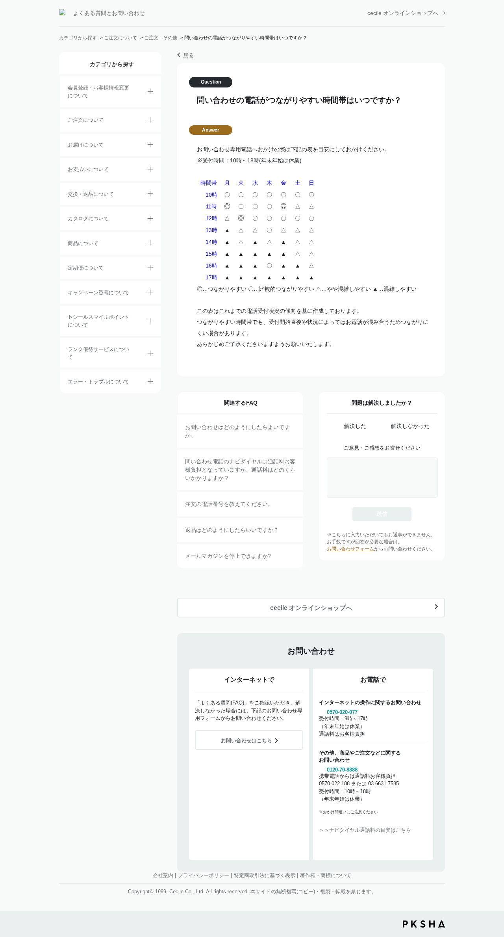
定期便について (86, 268)
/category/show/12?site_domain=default (150, 195)
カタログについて (88, 218)
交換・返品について (91, 194)
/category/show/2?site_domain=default (150, 121)
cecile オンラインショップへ (402, 13)
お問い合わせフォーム (350, 549)
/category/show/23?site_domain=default (150, 383)
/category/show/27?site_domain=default (150, 293)
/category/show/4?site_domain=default (150, 244)
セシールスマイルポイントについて (98, 321)
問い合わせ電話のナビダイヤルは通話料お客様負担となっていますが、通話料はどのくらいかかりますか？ (240, 469)
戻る (188, 55)
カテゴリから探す (78, 38)
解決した (355, 426)
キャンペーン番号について (98, 293)
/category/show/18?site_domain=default (150, 171)
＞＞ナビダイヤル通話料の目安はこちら (365, 830)
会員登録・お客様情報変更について (98, 92)
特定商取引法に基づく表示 (264, 875)
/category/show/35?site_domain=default (150, 220)
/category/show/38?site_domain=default (150, 269)
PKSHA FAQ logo (424, 924)
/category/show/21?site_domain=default (150, 93)
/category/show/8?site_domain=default (150, 146)
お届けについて (86, 145)
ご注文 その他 (160, 38)
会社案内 (163, 875)
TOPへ (492, 887)
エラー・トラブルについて (98, 382)
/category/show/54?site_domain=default (150, 355)
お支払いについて (88, 169)
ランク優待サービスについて (98, 353)
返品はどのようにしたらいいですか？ (232, 530)
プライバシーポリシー (203, 875)
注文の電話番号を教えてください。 (229, 504)
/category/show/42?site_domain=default (150, 322)
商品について (83, 243)
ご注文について (120, 38)
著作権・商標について (325, 875)
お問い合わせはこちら (246, 741)
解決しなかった (410, 426)
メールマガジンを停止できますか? (228, 556)
